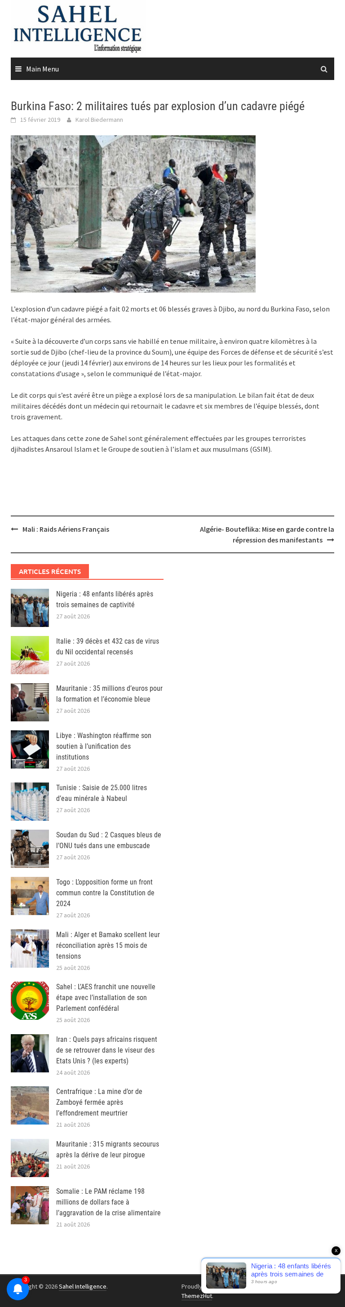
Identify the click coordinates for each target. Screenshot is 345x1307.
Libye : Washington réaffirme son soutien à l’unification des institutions (103, 746)
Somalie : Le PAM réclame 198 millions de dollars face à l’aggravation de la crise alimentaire (108, 1202)
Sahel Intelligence (82, 1286)
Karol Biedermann (99, 120)
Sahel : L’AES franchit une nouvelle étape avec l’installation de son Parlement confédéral (105, 997)
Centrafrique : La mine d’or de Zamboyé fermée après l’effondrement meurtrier (99, 1102)
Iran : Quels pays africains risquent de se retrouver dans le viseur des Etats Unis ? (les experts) (106, 1050)
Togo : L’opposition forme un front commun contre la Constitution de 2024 (105, 893)
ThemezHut (196, 1296)
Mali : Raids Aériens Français (65, 529)
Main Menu (42, 68)
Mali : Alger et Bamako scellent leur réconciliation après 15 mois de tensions (108, 945)
